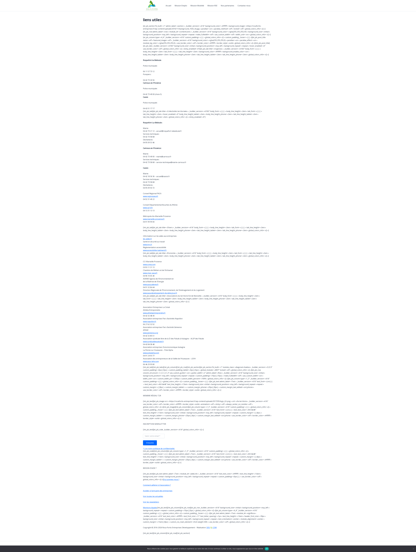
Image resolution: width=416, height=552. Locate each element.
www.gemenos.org (150, 333)
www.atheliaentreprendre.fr (154, 313)
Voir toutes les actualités (153, 496)
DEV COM (211, 527)
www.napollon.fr (149, 321)
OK (267, 549)
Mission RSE (212, 5)
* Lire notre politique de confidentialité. (159, 448)
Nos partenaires (227, 5)
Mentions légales (150, 507)
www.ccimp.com (149, 264)
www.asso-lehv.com (151, 361)
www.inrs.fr (147, 244)
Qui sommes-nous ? (171, 479)
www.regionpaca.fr (150, 196)
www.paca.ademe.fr (150, 284)
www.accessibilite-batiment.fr (155, 250)
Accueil (168, 5)
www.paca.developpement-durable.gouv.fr (160, 293)
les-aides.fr (147, 239)
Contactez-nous (244, 5)
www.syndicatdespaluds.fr (153, 341)
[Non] (413, 549)
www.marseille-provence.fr (154, 219)
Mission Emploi (181, 5)
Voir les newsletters (151, 502)
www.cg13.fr (148, 207)
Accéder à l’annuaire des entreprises (157, 491)
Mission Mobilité (197, 5)
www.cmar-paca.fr (150, 273)
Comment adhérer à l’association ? (157, 485)
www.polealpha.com (151, 353)
